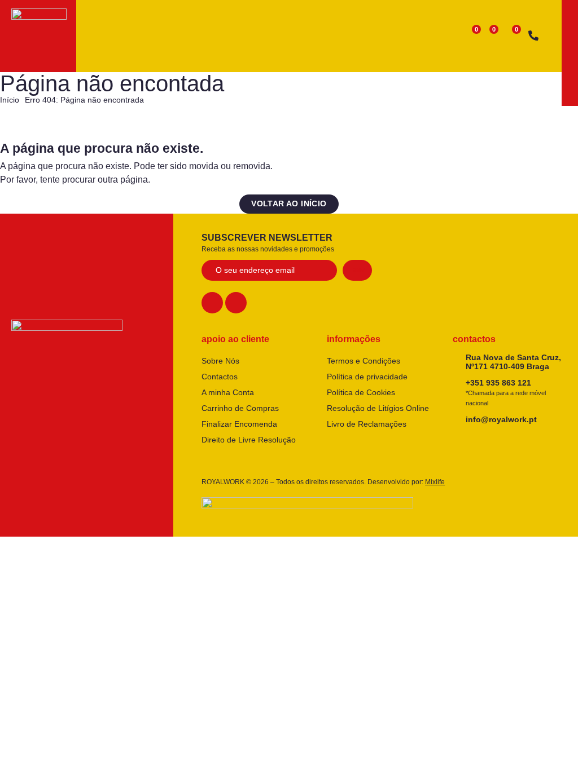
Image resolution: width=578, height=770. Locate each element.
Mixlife (435, 482)
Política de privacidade (367, 376)
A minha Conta (228, 392)
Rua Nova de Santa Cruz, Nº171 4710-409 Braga (513, 362)
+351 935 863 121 (506, 392)
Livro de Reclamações (366, 423)
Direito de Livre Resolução (249, 439)
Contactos (220, 376)
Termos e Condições (363, 360)
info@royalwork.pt (501, 419)
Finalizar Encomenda (239, 423)
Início (9, 100)
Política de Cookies (361, 392)
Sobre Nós (220, 360)
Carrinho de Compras (240, 408)
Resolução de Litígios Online (378, 408)
